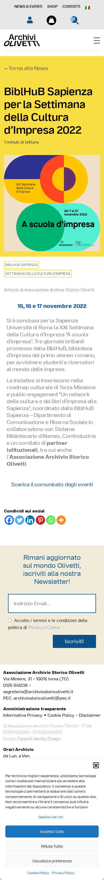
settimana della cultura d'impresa (37, 273)
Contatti (71, 6)
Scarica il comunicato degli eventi (52, 484)
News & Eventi (28, 6)
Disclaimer (90, 715)
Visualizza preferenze (52, 861)
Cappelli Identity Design (39, 739)
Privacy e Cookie (44, 627)
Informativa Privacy (22, 715)
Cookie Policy (38, 872)
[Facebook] (9, 520)
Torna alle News (28, 68)
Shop (52, 6)
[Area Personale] (30, 20)
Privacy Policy (63, 872)
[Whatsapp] (50, 520)
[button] (96, 765)
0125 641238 (15, 685)
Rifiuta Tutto (52, 846)
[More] (61, 520)
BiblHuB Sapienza (21, 264)
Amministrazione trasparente (34, 709)
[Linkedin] (30, 520)
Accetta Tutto (52, 831)
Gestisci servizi (50, 817)
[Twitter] (19, 520)
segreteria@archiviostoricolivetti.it (38, 692)
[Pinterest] (40, 520)
